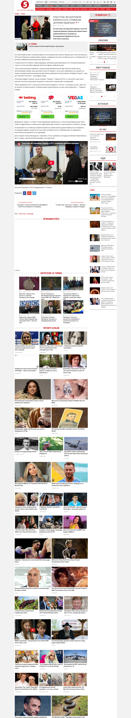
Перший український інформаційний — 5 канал (25, 6)
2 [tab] (101, 62)
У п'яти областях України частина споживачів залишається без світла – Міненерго (103, 54)
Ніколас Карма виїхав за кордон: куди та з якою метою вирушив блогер (108, 269)
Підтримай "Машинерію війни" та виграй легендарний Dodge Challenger (97, 77)
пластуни (22, 214)
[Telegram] (94, 2)
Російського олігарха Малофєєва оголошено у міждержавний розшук (49, 319)
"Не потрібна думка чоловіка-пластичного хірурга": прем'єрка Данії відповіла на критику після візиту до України (108, 303)
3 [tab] (104, 62)
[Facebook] (84, 2)
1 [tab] (98, 62)
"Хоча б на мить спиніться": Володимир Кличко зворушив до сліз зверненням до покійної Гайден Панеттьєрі (108, 199)
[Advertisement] (51, 106)
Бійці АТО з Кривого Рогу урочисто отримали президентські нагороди (27, 295)
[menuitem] (39, 5)
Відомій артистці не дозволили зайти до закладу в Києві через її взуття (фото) (108, 237)
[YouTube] (111, 2)
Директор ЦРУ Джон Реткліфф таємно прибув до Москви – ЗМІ (107, 248)
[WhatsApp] (97, 2)
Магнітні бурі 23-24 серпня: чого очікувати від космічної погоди (108, 289)
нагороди (29, 214)
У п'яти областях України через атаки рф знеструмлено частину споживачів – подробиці (103, 58)
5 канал (48, 38)
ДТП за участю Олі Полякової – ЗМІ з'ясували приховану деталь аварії (107, 280)
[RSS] (114, 2)
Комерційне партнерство (94, 147)
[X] (101, 2)
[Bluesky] (108, 2)
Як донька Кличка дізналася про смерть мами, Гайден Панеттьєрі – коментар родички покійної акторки (108, 212)
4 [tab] (107, 62)
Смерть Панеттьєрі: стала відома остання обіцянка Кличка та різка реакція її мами (108, 258)
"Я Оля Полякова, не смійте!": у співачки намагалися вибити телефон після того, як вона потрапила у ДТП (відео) (108, 226)
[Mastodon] (104, 2)
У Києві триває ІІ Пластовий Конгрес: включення (46, 46)
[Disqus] (51, 246)
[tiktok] (91, 2)
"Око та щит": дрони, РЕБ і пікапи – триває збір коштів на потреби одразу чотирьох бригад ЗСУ (97, 90)
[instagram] (87, 2)
